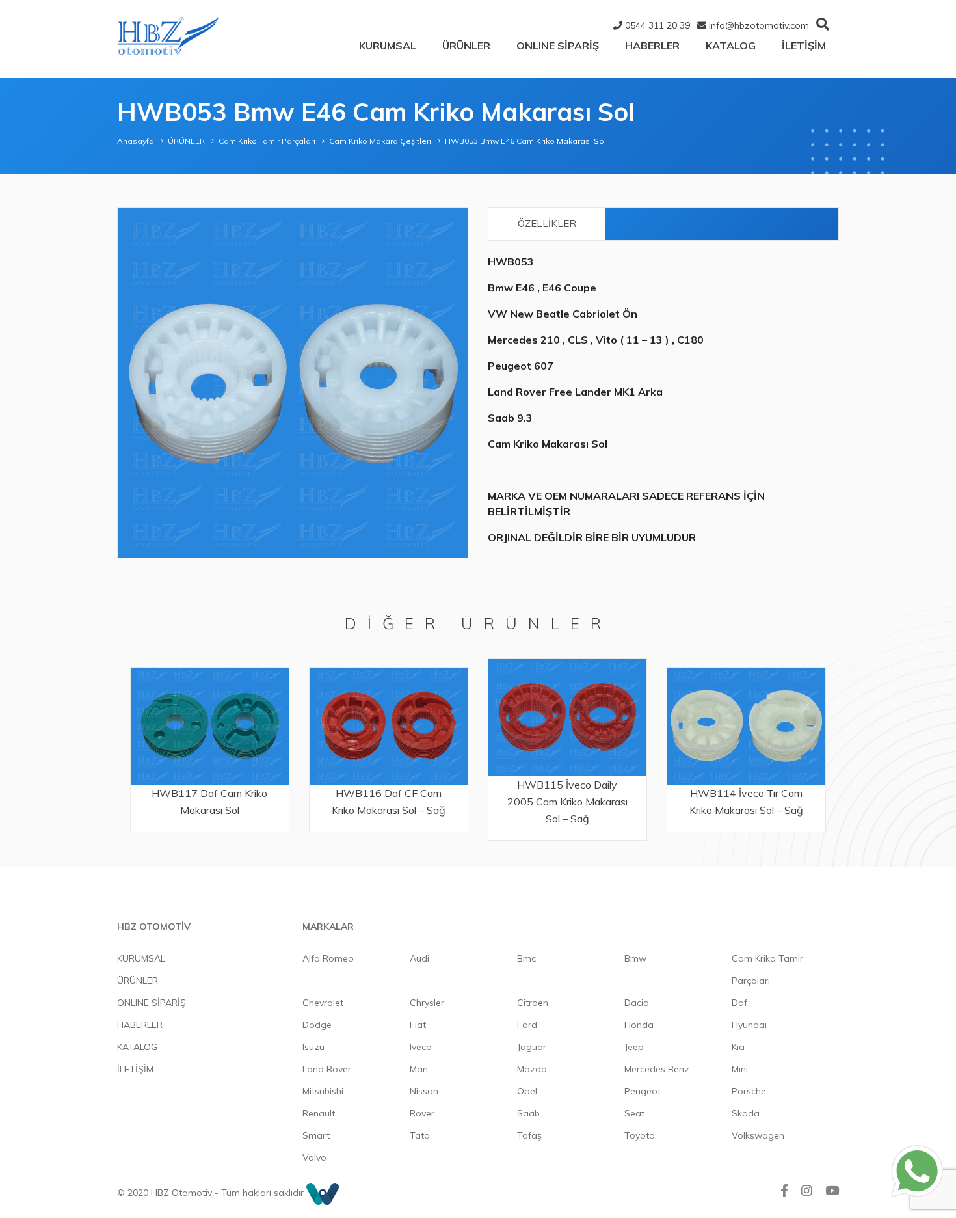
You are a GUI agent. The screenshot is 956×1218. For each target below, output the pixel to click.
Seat (634, 1113)
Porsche (749, 1091)
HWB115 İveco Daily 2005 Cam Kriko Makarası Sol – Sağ (388, 801)
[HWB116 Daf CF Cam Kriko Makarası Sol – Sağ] (210, 726)
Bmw (635, 958)
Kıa (738, 1047)
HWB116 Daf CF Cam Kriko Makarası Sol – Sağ (210, 802)
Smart (316, 1135)
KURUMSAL (387, 45)
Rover (422, 1113)
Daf (739, 1002)
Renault (318, 1113)
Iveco (421, 1047)
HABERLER (652, 45)
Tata (420, 1135)
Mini (740, 1069)
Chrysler (427, 1002)
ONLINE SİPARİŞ (557, 45)
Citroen (532, 1002)
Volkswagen (758, 1135)
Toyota (639, 1135)
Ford (527, 1025)
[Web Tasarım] (322, 1192)
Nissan (424, 1091)
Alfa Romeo (328, 958)
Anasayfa (135, 141)
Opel (527, 1091)
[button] (455, 219)
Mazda (532, 1069)
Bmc (526, 958)
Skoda (746, 1113)
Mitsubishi (322, 1091)
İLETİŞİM (804, 45)
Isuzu (313, 1047)
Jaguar (531, 1047)
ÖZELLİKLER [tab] (547, 223)
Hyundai (749, 1025)
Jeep (634, 1047)
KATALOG (731, 45)
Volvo (314, 1157)
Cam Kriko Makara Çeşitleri (380, 141)
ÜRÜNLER (466, 45)
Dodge (317, 1025)
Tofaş (529, 1135)
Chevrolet (322, 1002)
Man (419, 1069)
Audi (419, 958)
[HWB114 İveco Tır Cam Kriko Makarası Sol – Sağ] (567, 726)
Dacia (636, 1002)
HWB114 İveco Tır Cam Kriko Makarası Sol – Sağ (567, 802)
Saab (528, 1113)
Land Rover (326, 1069)
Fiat (418, 1025)
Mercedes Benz (656, 1069)
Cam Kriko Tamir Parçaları (267, 141)
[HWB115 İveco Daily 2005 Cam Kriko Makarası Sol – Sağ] (389, 717)
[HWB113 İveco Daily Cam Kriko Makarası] (746, 726)
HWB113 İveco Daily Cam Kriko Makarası (746, 802)
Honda (639, 1025)
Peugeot (642, 1091)
